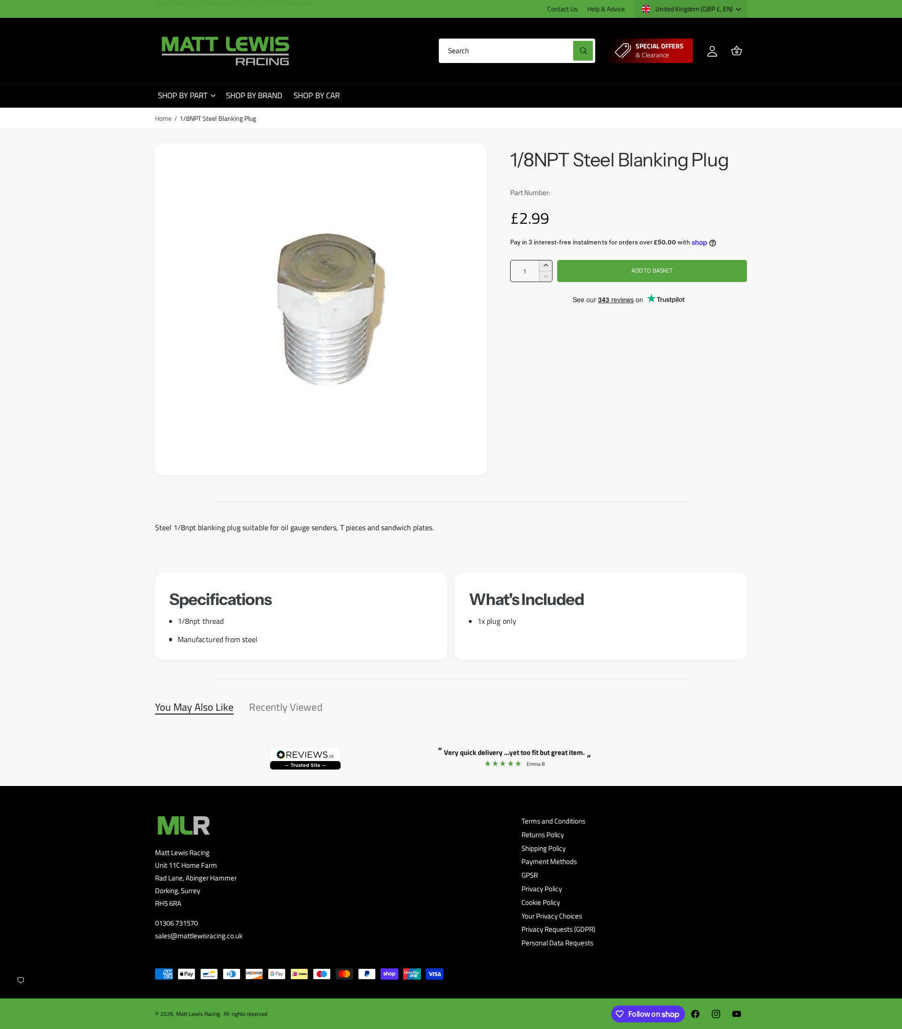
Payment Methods (549, 861)
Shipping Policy (543, 848)
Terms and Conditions (553, 821)
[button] (736, 51)
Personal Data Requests (557, 942)
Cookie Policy (540, 902)
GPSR (529, 875)
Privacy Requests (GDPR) (558, 929)
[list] (451, 616)
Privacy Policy (541, 888)
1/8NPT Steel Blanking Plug (217, 118)
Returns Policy (542, 834)
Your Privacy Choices (551, 916)
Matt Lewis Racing (198, 1014)
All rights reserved (245, 1014)
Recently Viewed (285, 707)
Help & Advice (606, 9)
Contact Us (562, 9)
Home (163, 118)
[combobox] (517, 51)
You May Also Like (194, 707)
